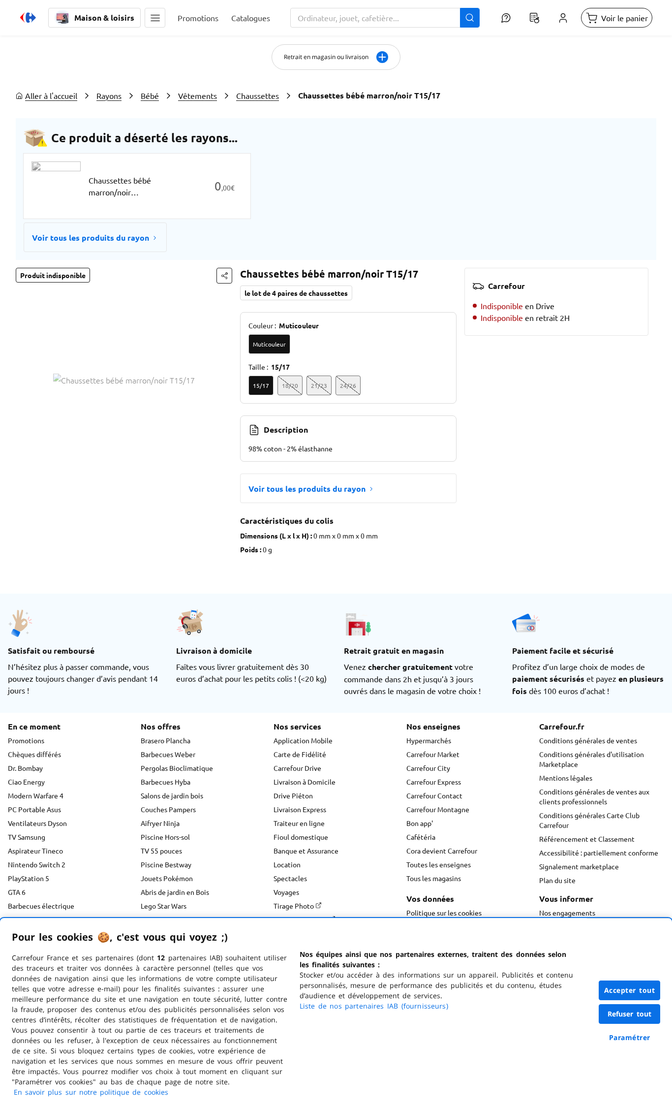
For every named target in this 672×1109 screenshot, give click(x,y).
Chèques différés (34, 754)
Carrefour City (428, 767)
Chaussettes (257, 95)
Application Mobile (303, 740)
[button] (155, 18)
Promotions (26, 740)
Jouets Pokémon (167, 878)
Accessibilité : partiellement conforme (598, 852)
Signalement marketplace (579, 866)
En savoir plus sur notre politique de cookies (91, 1092)
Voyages (286, 891)
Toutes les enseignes (438, 864)
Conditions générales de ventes (588, 740)
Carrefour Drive (297, 767)
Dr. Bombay (25, 767)
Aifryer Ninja (160, 823)
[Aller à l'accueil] (28, 18)
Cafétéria (420, 836)
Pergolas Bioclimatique (177, 767)
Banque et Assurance (306, 850)
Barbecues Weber (168, 754)
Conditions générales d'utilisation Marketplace (591, 759)
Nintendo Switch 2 (36, 864)
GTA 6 (17, 891)
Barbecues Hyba (165, 781)
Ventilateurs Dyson (37, 823)
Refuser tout (630, 1013)
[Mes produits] (534, 18)
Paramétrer (629, 1037)
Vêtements (197, 95)
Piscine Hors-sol (165, 836)
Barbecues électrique (41, 905)
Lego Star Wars (163, 905)
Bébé (150, 95)
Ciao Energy (26, 781)
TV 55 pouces (161, 850)
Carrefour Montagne (437, 809)
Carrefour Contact (434, 795)
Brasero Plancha (165, 740)
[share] (224, 276)
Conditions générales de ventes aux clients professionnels (594, 796)
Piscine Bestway (166, 864)
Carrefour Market (432, 754)
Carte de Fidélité (300, 754)
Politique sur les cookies (444, 912)
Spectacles (290, 878)
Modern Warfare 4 (35, 795)
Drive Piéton (293, 795)
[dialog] (336, 1013)
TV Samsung (26, 836)
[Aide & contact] (505, 18)
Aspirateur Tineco (35, 850)
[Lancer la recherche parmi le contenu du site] (469, 17)
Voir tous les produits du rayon (90, 237)
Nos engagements (567, 912)
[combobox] (385, 18)
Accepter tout (629, 990)
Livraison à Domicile (305, 781)
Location (287, 864)
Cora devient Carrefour (441, 850)
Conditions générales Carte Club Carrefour (589, 820)
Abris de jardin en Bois (175, 891)
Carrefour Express (433, 781)
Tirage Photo (294, 905)
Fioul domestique (301, 836)
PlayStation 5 (28, 878)
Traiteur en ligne (299, 823)
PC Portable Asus (34, 809)
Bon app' (419, 823)
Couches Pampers (168, 809)
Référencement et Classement (587, 838)
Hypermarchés (428, 740)
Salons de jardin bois (172, 795)
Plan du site (557, 880)
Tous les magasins (433, 878)
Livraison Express (300, 809)
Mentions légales (565, 777)
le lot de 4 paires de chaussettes (296, 292)
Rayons (109, 95)
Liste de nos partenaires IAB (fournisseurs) (374, 1006)
